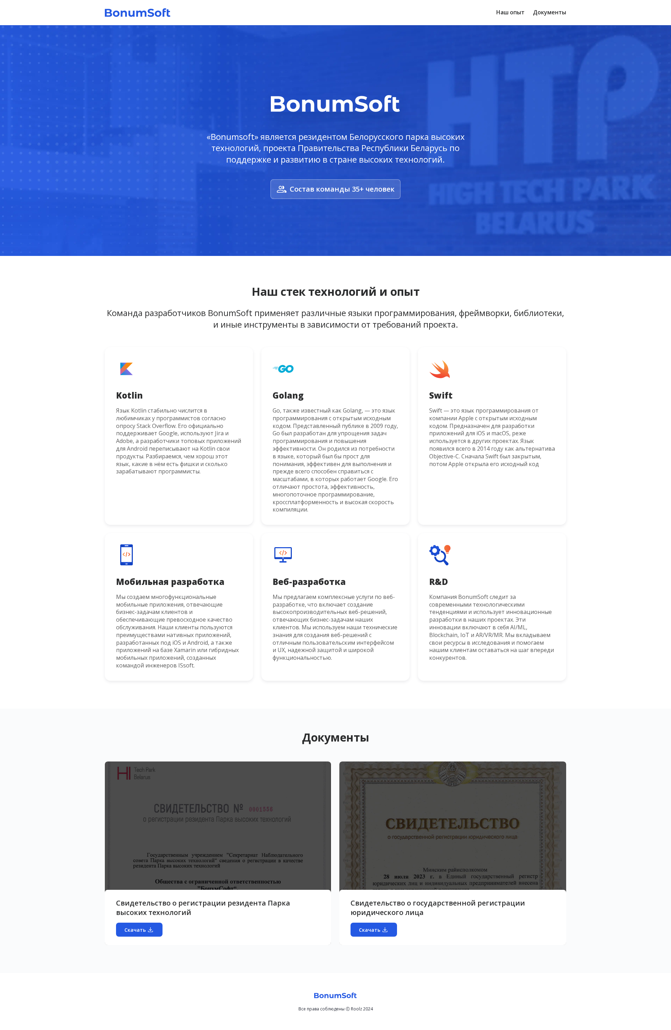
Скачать (135, 930)
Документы (549, 12)
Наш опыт (510, 12)
